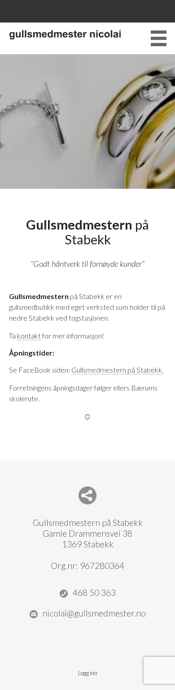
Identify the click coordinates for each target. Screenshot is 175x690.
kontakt (29, 335)
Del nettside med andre (87, 495)
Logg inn (87, 673)
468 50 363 (94, 592)
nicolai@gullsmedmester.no (94, 613)
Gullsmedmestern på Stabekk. (117, 369)
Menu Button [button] (158, 38)
